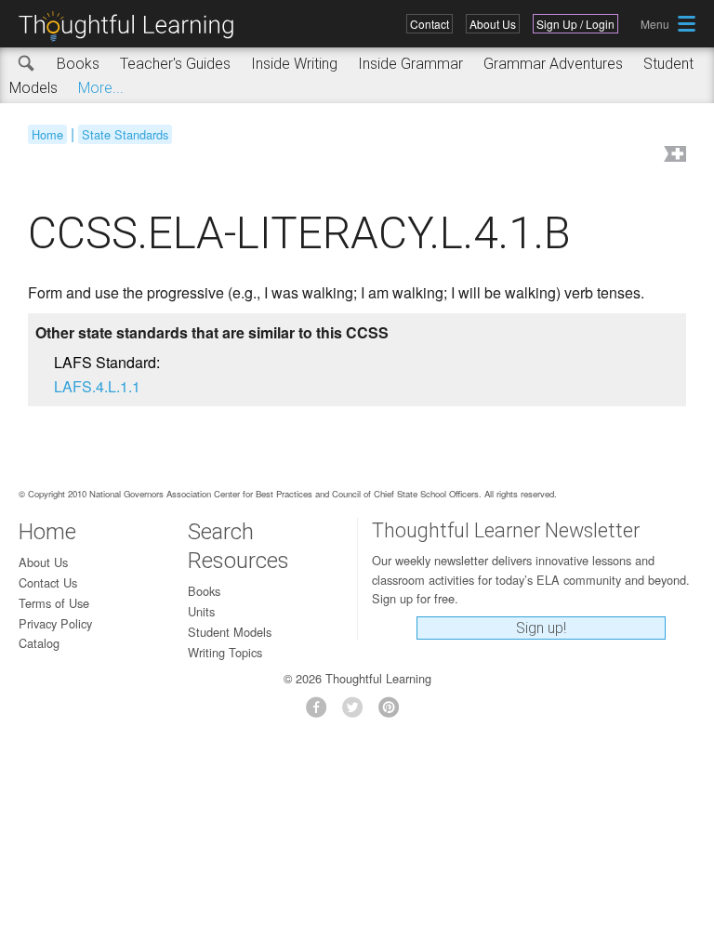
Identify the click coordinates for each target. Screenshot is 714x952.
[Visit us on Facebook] (321, 712)
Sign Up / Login (575, 24)
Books (78, 64)
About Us (492, 24)
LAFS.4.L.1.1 (97, 386)
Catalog (39, 643)
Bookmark (673, 155)
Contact (429, 24)
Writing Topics (225, 652)
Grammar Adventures (553, 64)
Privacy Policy (55, 623)
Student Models (229, 632)
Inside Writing (294, 64)
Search (27, 64)
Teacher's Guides (175, 64)
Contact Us (48, 582)
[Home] (133, 26)
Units (201, 611)
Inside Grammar (410, 64)
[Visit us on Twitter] (357, 712)
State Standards (125, 134)
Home (47, 134)
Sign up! (541, 628)
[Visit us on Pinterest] (393, 712)
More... (101, 88)
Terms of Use (54, 603)
